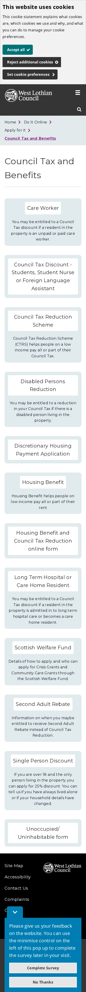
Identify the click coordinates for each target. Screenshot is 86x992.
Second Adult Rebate (43, 704)
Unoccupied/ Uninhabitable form (43, 833)
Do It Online (35, 122)
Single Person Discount (43, 761)
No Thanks (43, 982)
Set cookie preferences (28, 74)
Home (10, 122)
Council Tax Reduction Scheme (43, 321)
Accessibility (18, 877)
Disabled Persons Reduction (43, 385)
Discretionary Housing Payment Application (43, 450)
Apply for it (15, 130)
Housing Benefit (43, 482)
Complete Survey (43, 967)
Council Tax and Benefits (30, 138)
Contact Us (16, 888)
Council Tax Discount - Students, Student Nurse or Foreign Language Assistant (43, 276)
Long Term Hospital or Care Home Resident (43, 581)
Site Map (14, 865)
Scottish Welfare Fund (43, 647)
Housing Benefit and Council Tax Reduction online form (43, 541)
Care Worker (43, 208)
